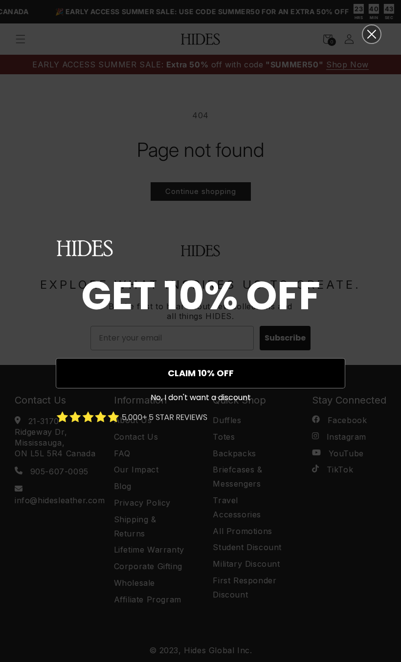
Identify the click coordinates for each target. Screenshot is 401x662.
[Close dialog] (371, 34)
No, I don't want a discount (201, 397)
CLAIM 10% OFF (201, 373)
